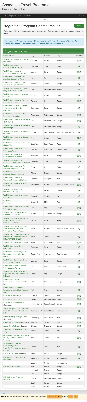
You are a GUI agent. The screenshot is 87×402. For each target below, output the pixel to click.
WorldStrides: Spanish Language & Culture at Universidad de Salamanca (15, 108)
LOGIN (81, 15)
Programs (12, 15)
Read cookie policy (54, 397)
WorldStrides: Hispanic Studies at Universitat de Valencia (15, 261)
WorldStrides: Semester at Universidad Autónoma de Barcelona (16, 161)
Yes (71, 397)
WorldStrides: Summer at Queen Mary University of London (15, 89)
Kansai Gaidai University (12, 322)
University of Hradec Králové (13, 303)
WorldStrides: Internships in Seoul (15, 242)
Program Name (9, 56)
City (32, 56)
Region (59, 56)
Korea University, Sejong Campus (15, 316)
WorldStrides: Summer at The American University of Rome (14, 78)
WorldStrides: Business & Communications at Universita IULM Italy (16, 281)
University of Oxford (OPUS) (13, 299)
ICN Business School (10, 354)
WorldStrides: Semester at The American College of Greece (14, 173)
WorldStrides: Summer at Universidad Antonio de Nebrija (14, 72)
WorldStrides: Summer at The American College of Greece (14, 83)
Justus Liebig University (11, 326)
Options (79, 26)
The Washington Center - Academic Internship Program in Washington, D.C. (16, 310)
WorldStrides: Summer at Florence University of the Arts (15, 101)
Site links (43, 19)
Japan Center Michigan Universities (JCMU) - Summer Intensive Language (16, 337)
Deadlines (27, 15)
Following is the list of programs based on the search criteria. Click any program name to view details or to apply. (43, 31)
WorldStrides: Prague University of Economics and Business (15, 213)
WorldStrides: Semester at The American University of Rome (14, 167)
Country (47, 56)
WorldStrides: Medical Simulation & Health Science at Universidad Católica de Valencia (15, 220)
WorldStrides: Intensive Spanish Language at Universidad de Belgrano (14, 254)
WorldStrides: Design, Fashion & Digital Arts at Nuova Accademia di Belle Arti (15, 273)
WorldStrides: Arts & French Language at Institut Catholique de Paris (15, 289)
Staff (19, 15)
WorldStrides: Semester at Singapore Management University (15, 178)
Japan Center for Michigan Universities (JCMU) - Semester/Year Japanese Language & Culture (16, 346)
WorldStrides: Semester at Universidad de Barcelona (12, 155)
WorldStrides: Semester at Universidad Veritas (12, 149)
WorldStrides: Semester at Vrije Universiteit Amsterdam (14, 115)
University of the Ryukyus (12, 296)
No (76, 397)
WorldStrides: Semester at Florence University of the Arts (16, 207)
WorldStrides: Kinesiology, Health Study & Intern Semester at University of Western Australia (15, 228)
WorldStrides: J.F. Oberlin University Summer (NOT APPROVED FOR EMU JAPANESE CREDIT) (16, 236)
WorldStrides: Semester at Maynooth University (12, 190)
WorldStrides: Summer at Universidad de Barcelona (12, 66)
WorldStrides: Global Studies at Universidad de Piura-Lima (14, 266)
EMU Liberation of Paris (11, 366)
